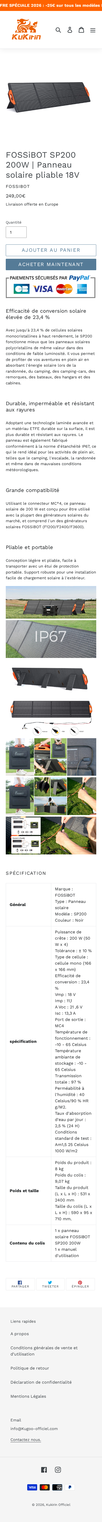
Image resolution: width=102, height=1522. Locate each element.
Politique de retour (29, 1368)
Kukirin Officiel (58, 1505)
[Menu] (93, 30)
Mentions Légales (28, 1396)
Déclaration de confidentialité (41, 1382)
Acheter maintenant (51, 264)
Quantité (13, 222)
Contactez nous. (25, 1439)
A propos (19, 1333)
